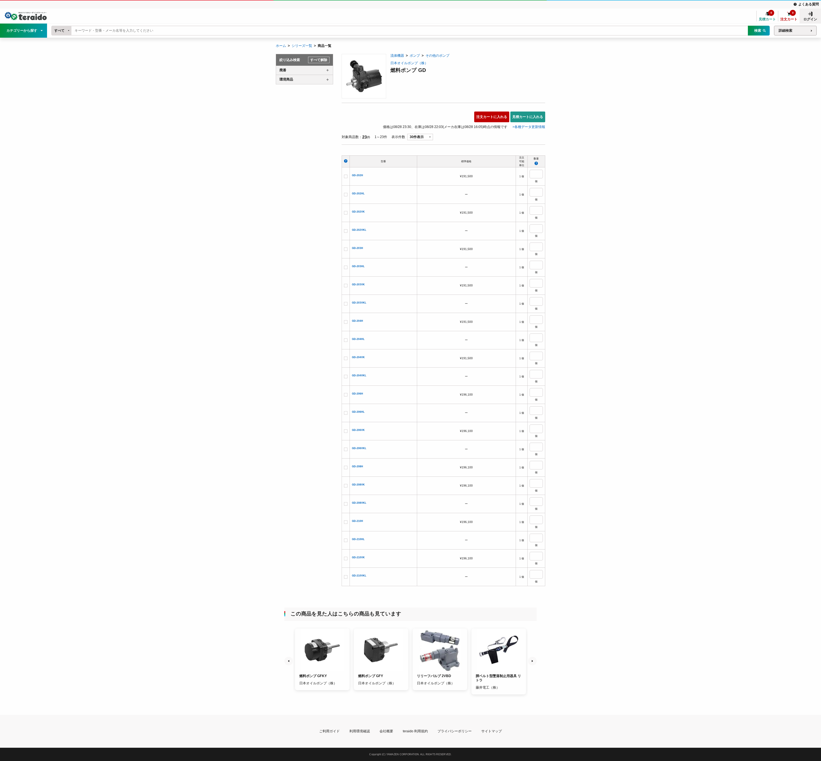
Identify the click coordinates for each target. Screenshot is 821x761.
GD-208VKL (359, 502)
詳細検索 (785, 30)
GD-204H (357, 320)
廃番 (282, 70)
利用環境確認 (359, 731)
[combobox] (61, 30)
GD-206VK (358, 430)
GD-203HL (358, 266)
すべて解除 (318, 60)
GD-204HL (358, 339)
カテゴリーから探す (21, 30)
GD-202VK (358, 211)
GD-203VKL (359, 302)
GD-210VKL (359, 575)
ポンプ (415, 55)
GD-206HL (358, 411)
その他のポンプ (437, 55)
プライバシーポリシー (454, 731)
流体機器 (397, 55)
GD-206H (357, 393)
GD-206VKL (359, 448)
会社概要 (386, 731)
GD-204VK (358, 357)
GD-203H (357, 248)
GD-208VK (358, 484)
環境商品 (286, 79)
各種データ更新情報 (529, 127)
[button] (288, 661)
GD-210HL (358, 539)
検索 (757, 30)
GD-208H (357, 466)
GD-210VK (358, 557)
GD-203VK (358, 284)
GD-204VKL (359, 375)
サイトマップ (491, 731)
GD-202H (357, 175)
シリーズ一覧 (302, 46)
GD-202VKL (359, 229)
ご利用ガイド (329, 731)
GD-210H (357, 521)
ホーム (281, 46)
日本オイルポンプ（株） (409, 63)
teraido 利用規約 (415, 731)
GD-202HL (358, 193)
